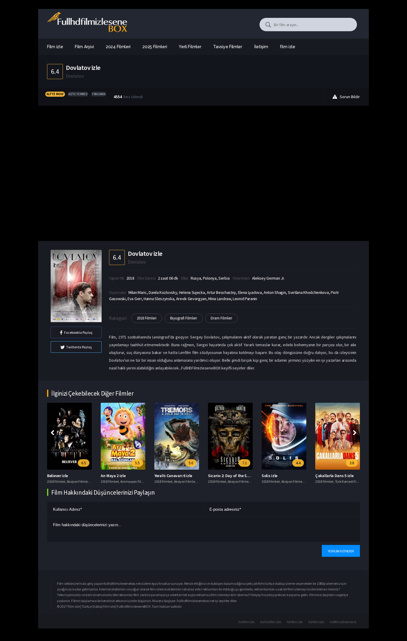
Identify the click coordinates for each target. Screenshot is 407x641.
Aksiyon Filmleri (78, 481)
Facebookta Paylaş (78, 332)
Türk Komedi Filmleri (350, 481)
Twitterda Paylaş (79, 347)
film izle (287, 46)
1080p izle (324, 583)
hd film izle (246, 622)
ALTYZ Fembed (78, 94)
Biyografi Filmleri (183, 318)
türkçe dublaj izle (277, 583)
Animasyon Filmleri (134, 481)
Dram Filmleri (221, 318)
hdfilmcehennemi (343, 622)
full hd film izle (270, 622)
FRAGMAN (98, 94)
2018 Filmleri (146, 318)
